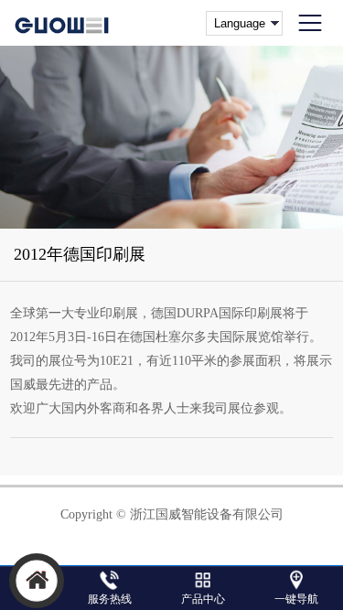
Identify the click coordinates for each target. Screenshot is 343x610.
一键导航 (296, 599)
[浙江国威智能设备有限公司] (63, 23)
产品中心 (203, 599)
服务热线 (110, 599)
